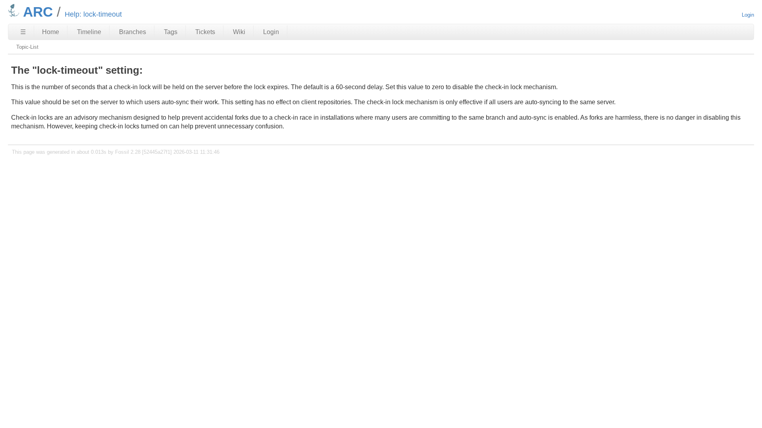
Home (50, 32)
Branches (132, 32)
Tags (170, 32)
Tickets (205, 32)
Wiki (239, 32)
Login (748, 15)
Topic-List (27, 47)
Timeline (89, 32)
